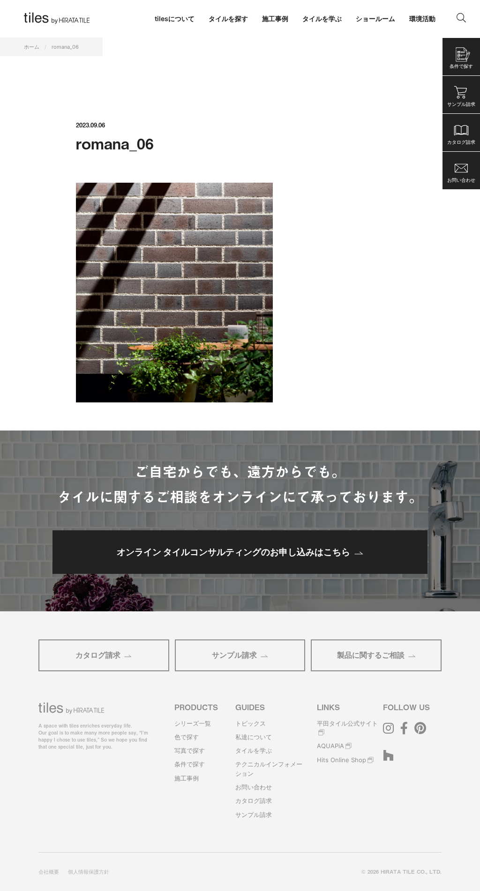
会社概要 (48, 872)
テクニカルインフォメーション (268, 768)
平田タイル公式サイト (347, 723)
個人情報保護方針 (88, 872)
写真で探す (189, 750)
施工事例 (186, 778)
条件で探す (189, 764)
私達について (253, 737)
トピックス (250, 723)
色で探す (186, 737)
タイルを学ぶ (253, 750)
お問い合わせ (253, 787)
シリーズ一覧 (192, 723)
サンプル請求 (234, 655)
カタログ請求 (97, 655)
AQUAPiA (330, 746)
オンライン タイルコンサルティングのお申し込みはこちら (233, 551)
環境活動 (422, 18)
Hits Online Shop (341, 760)
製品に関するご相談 (371, 655)
